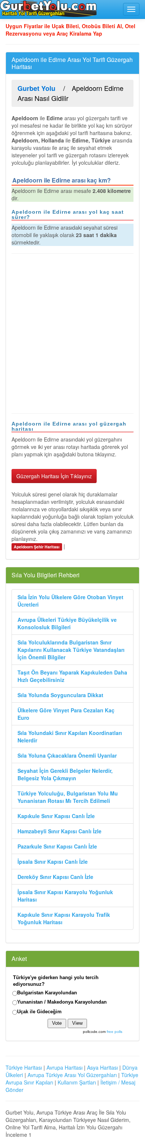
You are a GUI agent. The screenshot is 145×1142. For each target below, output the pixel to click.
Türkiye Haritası (24, 1067)
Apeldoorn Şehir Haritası (36, 546)
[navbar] (131, 9)
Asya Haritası (102, 1067)
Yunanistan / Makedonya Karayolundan (62, 1002)
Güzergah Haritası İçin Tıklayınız (54, 476)
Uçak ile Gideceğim (39, 1011)
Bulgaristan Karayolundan (47, 992)
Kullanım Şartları (77, 1082)
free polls (114, 1032)
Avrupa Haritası (64, 1067)
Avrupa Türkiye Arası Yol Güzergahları (72, 1075)
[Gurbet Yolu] (48, 8)
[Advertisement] (72, 333)
